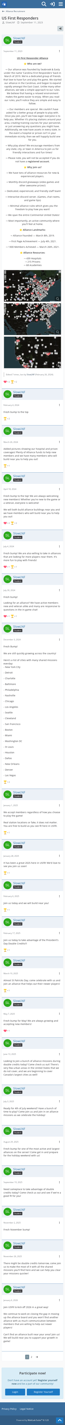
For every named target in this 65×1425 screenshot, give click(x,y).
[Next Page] (37, 1357)
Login (15, 1391)
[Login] (52, 4)
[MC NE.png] (33, 286)
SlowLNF (10, 22)
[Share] (60, 28)
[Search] (44, 4)
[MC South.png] (33, 319)
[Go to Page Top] (59, 1420)
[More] (59, 51)
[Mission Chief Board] (4, 4)
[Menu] (60, 4)
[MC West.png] (33, 352)
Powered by (32, 1420)
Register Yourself (43, 1391)
